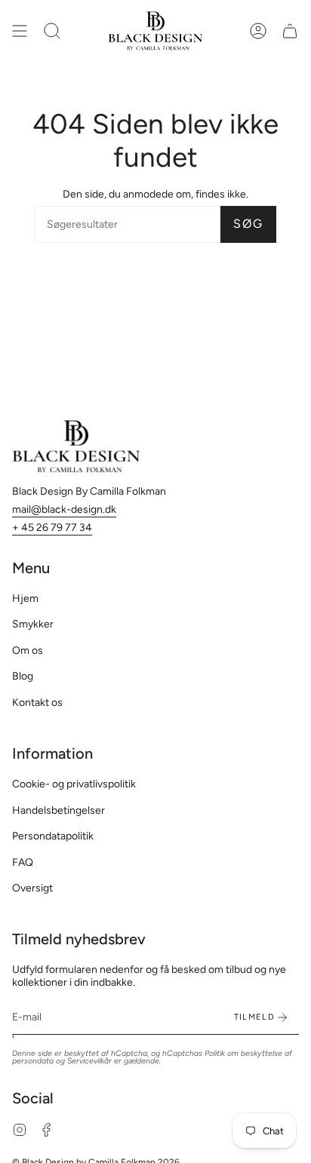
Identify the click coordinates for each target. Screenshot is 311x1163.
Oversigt (32, 888)
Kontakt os (37, 702)
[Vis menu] (19, 31)
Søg (248, 223)
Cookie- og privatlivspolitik (74, 784)
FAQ (22, 862)
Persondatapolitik (53, 836)
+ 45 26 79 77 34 (52, 527)
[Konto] (258, 31)
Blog (22, 676)
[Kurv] (290, 31)
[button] (52, 31)
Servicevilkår (89, 1061)
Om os (27, 650)
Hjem (25, 598)
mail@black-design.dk (64, 509)
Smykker (33, 624)
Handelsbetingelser (58, 810)
